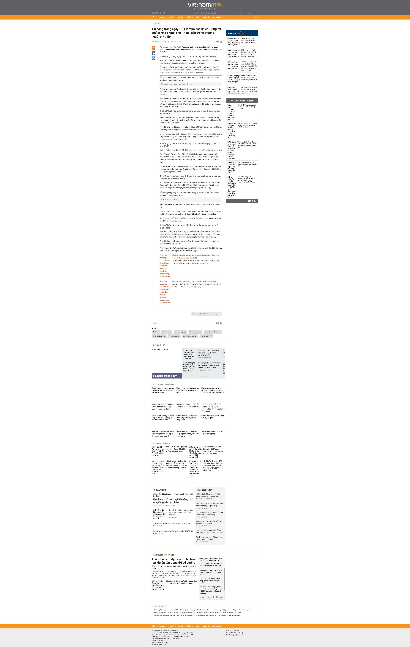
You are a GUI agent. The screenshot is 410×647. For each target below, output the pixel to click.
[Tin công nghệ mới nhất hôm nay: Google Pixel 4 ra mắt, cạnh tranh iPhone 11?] (189, 367)
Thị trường (171, 17)
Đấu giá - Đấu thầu (203, 17)
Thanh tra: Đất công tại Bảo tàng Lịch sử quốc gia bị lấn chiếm (173, 501)
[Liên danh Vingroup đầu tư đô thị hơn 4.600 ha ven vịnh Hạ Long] (232, 112)
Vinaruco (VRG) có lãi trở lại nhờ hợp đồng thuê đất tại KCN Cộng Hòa (247, 125)
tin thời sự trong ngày (159, 336)
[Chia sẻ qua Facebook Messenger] (153, 58)
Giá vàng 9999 (173, 610)
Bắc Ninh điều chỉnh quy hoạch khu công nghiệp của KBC (247, 164)
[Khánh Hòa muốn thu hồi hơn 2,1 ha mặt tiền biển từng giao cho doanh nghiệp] (163, 393)
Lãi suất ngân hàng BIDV (185, 615)
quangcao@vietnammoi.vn (238, 635)
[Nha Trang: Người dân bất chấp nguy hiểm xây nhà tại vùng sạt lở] (188, 420)
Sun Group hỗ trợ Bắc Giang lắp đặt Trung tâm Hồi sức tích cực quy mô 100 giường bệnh (213, 450)
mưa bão (180, 63)
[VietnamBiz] (235, 33)
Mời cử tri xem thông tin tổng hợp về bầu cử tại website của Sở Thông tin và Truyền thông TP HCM (176, 464)
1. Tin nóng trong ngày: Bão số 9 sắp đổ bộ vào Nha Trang (188, 56)
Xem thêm (252, 201)
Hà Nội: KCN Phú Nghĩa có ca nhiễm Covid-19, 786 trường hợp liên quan (176, 449)
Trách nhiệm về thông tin (159, 644)
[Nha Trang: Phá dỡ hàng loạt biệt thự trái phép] (213, 418)
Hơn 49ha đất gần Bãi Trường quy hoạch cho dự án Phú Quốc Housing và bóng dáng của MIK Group (246, 179)
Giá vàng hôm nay (160, 610)
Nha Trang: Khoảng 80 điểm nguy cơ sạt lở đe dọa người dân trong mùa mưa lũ (163, 433)
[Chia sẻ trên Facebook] (153, 53)
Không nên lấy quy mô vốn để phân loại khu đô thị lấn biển (172, 523)
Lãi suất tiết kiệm (201, 612)
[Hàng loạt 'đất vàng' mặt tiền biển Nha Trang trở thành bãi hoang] (188, 393)
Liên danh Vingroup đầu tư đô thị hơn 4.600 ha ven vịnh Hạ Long (246, 106)
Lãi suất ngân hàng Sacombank (164, 615)
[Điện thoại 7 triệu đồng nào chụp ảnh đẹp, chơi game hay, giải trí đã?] (189, 354)
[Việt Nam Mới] (205, 6)
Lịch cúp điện (174, 612)
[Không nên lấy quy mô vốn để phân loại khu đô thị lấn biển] (212, 560)
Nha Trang (156, 332)
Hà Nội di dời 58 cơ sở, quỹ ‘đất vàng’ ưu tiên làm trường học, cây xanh (181, 512)
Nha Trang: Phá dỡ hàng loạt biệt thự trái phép (212, 432)
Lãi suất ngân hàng (187, 612)
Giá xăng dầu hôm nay (187, 610)
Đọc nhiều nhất (204, 490)
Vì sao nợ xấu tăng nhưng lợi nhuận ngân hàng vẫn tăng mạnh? (248, 40)
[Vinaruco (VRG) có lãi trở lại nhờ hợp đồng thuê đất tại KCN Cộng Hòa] (232, 131)
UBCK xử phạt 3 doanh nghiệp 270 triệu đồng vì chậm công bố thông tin (249, 77)
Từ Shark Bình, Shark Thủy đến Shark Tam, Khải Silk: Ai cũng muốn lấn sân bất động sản (247, 144)
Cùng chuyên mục (161, 443)
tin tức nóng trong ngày (190, 336)
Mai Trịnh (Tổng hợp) (159, 42)
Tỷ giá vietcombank (160, 612)
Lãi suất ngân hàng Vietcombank (229, 615)
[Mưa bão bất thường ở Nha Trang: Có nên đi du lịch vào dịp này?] (165, 303)
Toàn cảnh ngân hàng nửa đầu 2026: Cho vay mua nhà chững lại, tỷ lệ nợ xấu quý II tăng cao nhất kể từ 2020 (249, 66)
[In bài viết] (217, 41)
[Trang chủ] (153, 17)
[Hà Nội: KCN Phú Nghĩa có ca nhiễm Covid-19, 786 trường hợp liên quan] (158, 452)
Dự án (180, 17)
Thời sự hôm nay (174, 336)
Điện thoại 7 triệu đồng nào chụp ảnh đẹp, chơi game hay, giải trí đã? (208, 353)
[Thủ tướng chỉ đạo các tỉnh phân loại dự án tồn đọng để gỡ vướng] (174, 567)
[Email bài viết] (220, 41)
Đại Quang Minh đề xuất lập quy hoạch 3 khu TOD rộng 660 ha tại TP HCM (249, 90)
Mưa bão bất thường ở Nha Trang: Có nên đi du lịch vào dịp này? (194, 281)
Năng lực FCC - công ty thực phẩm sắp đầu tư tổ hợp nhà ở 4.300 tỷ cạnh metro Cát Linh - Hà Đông (211, 590)
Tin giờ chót (160, 490)
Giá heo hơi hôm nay (214, 610)
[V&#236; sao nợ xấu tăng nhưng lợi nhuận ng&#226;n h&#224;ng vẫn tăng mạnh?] (234, 42)
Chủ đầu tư (189, 17)
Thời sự (156, 23)
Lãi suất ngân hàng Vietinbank (206, 615)
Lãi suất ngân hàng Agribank (231, 612)
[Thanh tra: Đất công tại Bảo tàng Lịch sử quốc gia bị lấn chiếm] (173, 495)
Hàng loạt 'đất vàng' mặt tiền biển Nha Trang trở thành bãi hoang (187, 406)
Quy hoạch (161, 17)
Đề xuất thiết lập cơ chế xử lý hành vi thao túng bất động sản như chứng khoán (181, 582)
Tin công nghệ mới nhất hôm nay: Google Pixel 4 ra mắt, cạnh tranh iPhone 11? (209, 365)
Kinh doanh (216, 17)
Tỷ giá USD (236, 610)
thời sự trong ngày (180, 332)
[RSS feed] (164, 13)
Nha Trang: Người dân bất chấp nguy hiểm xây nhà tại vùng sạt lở (187, 433)
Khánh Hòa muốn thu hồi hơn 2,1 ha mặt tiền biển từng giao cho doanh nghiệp (163, 406)
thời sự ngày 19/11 (206, 336)
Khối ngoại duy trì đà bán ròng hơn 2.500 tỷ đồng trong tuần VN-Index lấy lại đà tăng (248, 53)
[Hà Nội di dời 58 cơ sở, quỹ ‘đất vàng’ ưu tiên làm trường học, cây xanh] (159, 514)
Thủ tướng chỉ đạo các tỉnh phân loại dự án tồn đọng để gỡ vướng (173, 560)
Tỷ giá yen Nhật (248, 610)
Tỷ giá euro (227, 610)
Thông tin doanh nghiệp (241, 101)
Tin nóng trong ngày (168, 47)
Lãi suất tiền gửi (214, 612)
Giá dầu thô (201, 610)
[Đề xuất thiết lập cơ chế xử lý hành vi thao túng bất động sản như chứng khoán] (158, 585)
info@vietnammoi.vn (161, 642)
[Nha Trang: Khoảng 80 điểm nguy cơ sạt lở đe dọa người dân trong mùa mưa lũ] (163, 420)
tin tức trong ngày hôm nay (213, 332)
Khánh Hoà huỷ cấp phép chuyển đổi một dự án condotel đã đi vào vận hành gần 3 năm (212, 407)
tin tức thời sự (166, 332)
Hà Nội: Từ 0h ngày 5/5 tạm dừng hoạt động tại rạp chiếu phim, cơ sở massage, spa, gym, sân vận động (213, 465)
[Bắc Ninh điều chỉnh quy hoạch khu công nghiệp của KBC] (232, 168)
